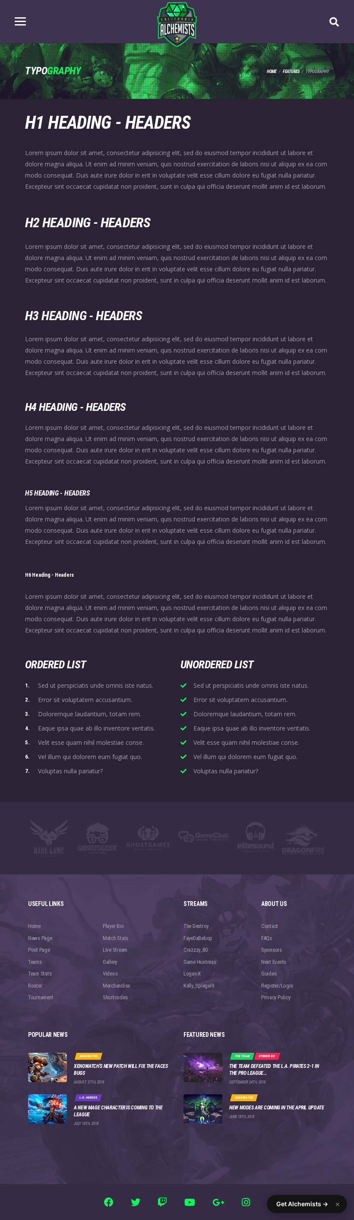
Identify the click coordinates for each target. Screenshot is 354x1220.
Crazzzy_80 (195, 950)
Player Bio (113, 926)
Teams (35, 962)
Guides (268, 973)
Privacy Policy (275, 997)
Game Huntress (199, 962)
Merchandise (116, 985)
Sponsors (271, 950)
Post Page (39, 950)
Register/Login (277, 985)
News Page (40, 938)
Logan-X (192, 973)
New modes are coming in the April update (276, 1108)
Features (291, 71)
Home (272, 71)
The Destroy (196, 926)
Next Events (273, 962)
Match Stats (115, 938)
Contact (269, 926)
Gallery (110, 962)
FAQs (266, 938)
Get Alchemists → (302, 1203)
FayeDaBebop (197, 938)
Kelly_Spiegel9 (198, 985)
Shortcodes (115, 997)
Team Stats (39, 973)
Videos (110, 973)
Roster (35, 985)
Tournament (40, 997)
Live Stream (115, 950)
